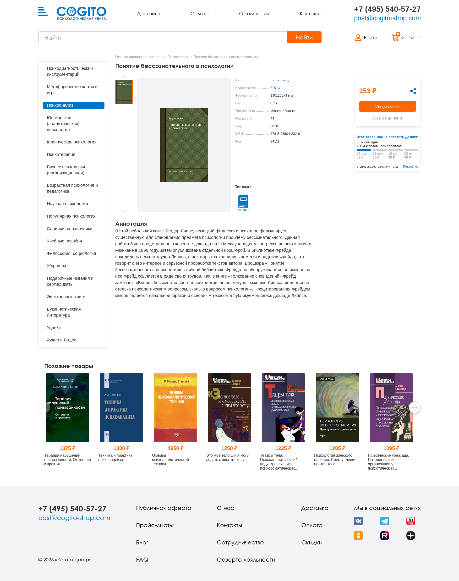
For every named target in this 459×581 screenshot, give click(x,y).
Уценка (54, 327)
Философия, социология (71, 253)
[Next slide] (124, 211)
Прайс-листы (154, 524)
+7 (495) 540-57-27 (387, 9)
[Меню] (43, 11)
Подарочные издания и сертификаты (70, 281)
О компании (254, 13)
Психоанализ (60, 105)
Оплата (200, 13)
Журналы (56, 265)
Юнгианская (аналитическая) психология (63, 123)
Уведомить (387, 106)
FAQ (142, 559)
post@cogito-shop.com (387, 18)
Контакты (310, 13)
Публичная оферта (163, 507)
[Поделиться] (413, 91)
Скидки (311, 542)
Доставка (148, 13)
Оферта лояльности (246, 559)
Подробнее (411, 166)
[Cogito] (81, 13)
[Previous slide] (124, 76)
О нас (226, 507)
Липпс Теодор (281, 80)
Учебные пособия (64, 241)
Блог (142, 542)
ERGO (275, 88)
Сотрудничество (240, 542)
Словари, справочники (69, 228)
